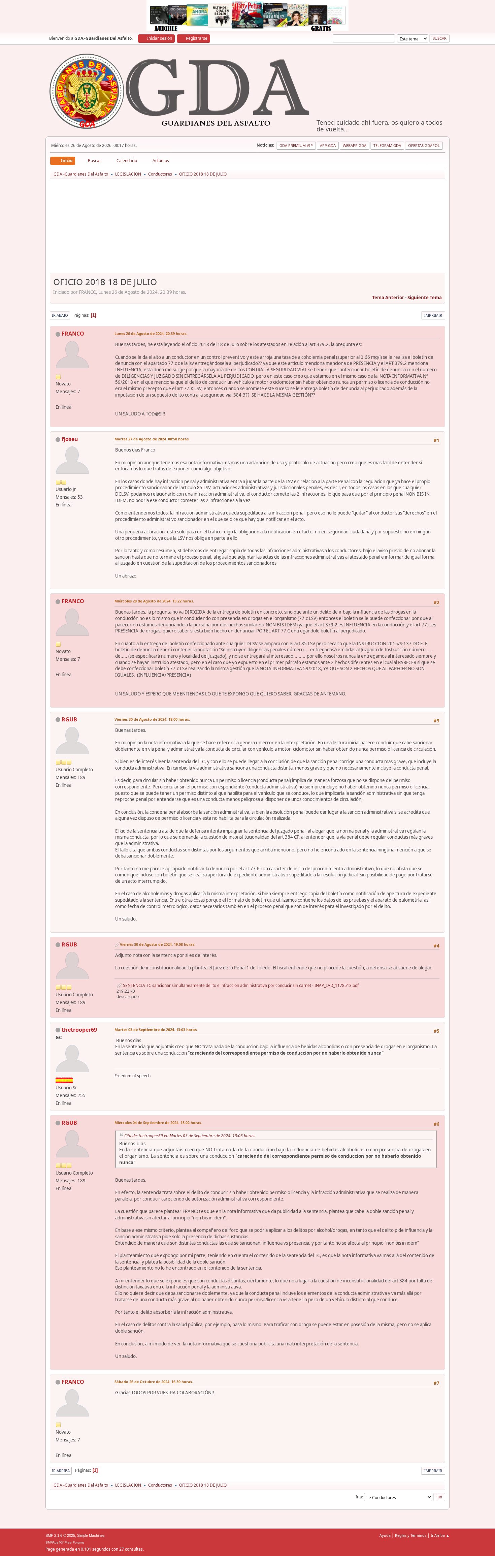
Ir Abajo (60, 315)
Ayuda (385, 1535)
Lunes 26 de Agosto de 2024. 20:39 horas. (150, 333)
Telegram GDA (387, 145)
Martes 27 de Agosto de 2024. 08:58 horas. (152, 438)
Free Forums (74, 1542)
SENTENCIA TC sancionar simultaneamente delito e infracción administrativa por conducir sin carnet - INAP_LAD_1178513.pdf (240, 985)
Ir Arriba (61, 1470)
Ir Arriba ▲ (440, 1535)
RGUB (69, 719)
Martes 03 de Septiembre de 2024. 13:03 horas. (156, 1029)
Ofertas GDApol (424, 145)
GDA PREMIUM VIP (296, 145)
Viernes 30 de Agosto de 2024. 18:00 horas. (152, 719)
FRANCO (73, 333)
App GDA (328, 145)
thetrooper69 (79, 1029)
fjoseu (70, 439)
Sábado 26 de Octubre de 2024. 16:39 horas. (153, 1381)
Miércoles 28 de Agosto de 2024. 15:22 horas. (154, 600)
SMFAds (51, 1542)
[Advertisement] (247, 228)
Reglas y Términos (410, 1535)
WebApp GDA (354, 145)
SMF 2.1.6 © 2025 (60, 1535)
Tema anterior (388, 297)
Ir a (359, 1497)
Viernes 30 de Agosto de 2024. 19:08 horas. (157, 944)
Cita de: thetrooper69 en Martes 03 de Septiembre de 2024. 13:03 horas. (189, 1136)
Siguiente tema (424, 297)
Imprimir (433, 315)
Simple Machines (91, 1535)
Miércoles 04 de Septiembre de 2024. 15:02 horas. (158, 1122)
